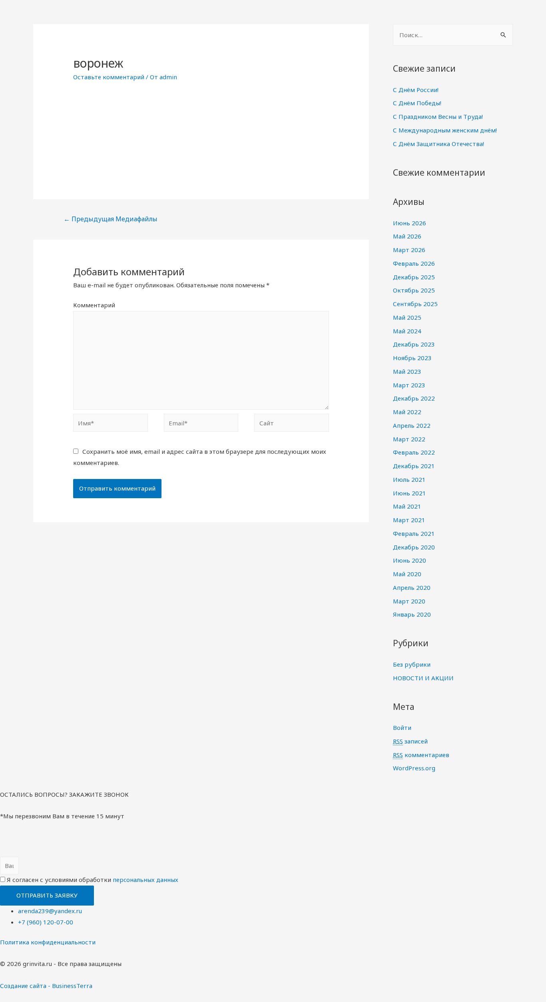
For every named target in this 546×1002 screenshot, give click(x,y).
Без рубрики (411, 664)
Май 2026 (407, 236)
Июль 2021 (409, 479)
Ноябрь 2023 (412, 358)
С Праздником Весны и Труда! (438, 116)
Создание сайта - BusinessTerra (46, 986)
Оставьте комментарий (108, 77)
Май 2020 (407, 574)
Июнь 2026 (409, 223)
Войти (402, 727)
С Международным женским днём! (445, 130)
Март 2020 (409, 601)
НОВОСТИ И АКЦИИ (423, 678)
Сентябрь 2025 (415, 304)
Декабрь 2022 (414, 398)
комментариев (421, 755)
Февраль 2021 (414, 533)
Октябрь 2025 (414, 290)
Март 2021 (409, 520)
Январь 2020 (412, 614)
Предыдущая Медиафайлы (110, 218)
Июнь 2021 (409, 493)
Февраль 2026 (414, 263)
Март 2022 (409, 439)
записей (410, 741)
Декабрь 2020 (414, 547)
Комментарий (94, 305)
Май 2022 (407, 412)
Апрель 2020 (411, 587)
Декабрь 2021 (414, 466)
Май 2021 (407, 506)
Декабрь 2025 (414, 277)
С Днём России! (415, 90)
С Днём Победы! (417, 103)
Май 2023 (407, 371)
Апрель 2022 (411, 425)
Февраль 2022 (414, 452)
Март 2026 (409, 250)
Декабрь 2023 (414, 344)
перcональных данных (145, 880)
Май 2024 (407, 331)
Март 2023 (409, 385)
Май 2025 (407, 317)
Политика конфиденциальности (48, 942)
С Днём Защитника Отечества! (438, 144)
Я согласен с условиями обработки (92, 880)
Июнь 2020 (409, 560)
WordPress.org (414, 768)
